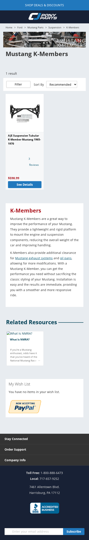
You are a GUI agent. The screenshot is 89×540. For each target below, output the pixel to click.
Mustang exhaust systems (34, 258)
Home (9, 27)
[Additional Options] (25, 412)
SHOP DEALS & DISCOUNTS (44, 5)
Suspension (54, 27)
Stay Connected (16, 439)
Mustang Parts (35, 27)
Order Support (15, 449)
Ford (19, 27)
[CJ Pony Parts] (43, 17)
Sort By (39, 84)
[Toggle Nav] (6, 16)
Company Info (15, 460)
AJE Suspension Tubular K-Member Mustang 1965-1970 (24, 139)
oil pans (66, 258)
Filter (18, 84)
